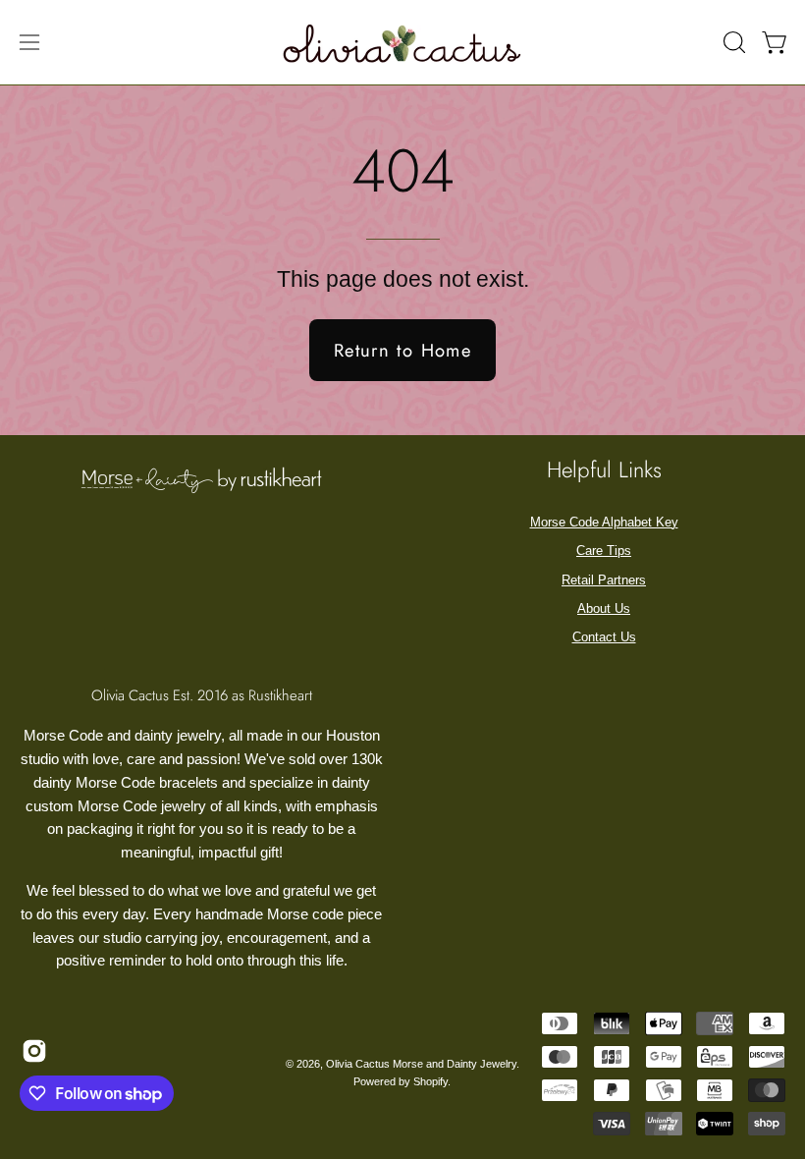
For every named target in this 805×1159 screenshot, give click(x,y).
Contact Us (604, 637)
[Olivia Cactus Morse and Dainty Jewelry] (402, 42)
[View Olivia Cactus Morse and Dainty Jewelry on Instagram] (33, 1051)
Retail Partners (604, 580)
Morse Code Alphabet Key (604, 522)
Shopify (430, 1081)
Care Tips (603, 550)
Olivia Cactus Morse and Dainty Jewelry (421, 1064)
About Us (603, 608)
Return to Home (402, 350)
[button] (732, 42)
